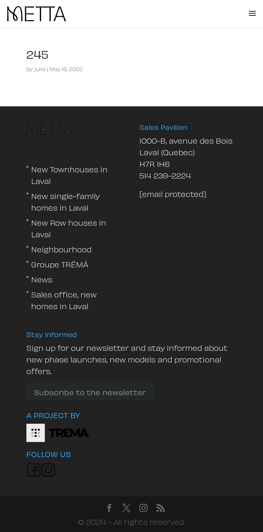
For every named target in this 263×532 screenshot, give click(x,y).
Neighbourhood (61, 248)
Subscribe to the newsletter (90, 391)
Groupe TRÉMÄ (59, 263)
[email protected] (172, 193)
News (41, 278)
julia (40, 68)
